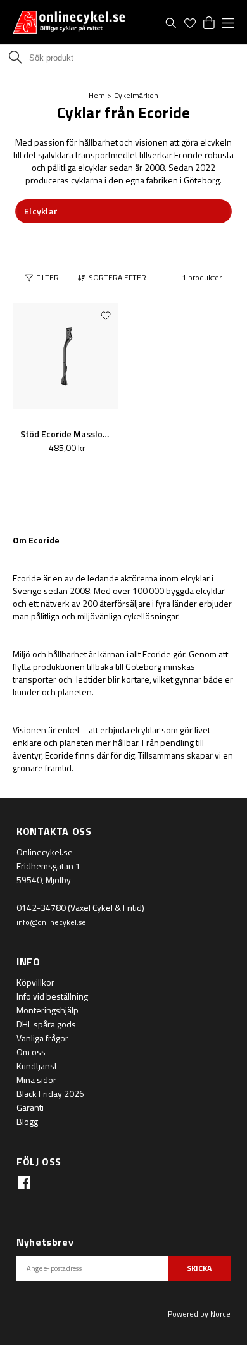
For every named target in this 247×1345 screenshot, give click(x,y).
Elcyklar (41, 211)
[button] (115, 277)
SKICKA (199, 1268)
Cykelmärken (136, 95)
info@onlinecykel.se (51, 922)
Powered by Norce (199, 1314)
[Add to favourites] (106, 315)
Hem (97, 95)
